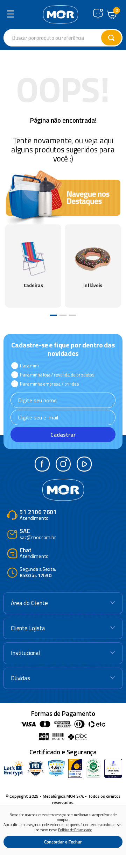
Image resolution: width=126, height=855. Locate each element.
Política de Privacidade (75, 830)
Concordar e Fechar (63, 841)
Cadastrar (63, 434)
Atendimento (38, 515)
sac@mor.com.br (38, 534)
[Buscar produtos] (111, 37)
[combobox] (63, 37)
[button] (53, 315)
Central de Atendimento (98, 13)
